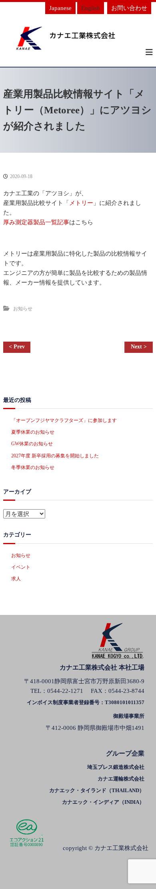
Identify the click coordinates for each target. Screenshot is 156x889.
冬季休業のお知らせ (32, 467)
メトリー (81, 203)
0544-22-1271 (65, 691)
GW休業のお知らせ (32, 444)
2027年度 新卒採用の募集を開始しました (55, 456)
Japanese (60, 8)
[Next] (138, 347)
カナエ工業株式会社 (121, 848)
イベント (20, 567)
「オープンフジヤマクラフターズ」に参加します (64, 420)
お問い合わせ (129, 8)
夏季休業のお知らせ (32, 432)
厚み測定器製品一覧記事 (36, 222)
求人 (16, 579)
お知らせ (22, 308)
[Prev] (16, 347)
